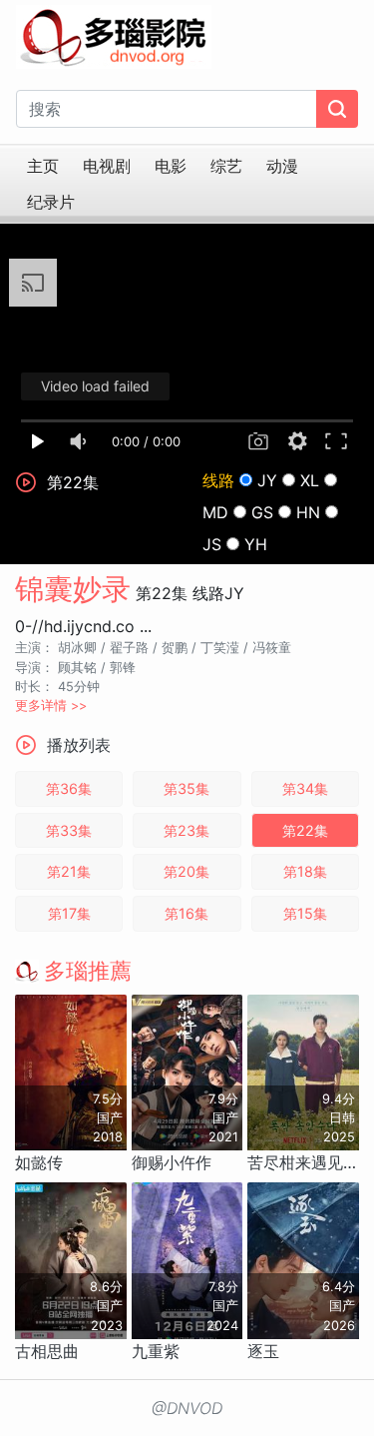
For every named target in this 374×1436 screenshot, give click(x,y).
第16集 (186, 913)
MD (215, 512)
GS (262, 512)
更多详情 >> (51, 705)
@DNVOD (187, 1408)
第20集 (186, 871)
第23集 (186, 830)
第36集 (69, 788)
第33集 (69, 830)
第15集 (305, 913)
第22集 (305, 830)
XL (309, 480)
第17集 (69, 913)
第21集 (69, 871)
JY (267, 480)
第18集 (305, 871)
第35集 (186, 788)
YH (255, 544)
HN (308, 512)
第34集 (305, 788)
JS (211, 544)
